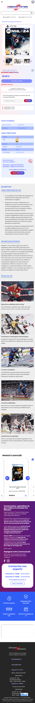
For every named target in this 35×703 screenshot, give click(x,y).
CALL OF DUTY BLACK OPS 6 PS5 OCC (17, 487)
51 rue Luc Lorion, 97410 (18, 686)
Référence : (5, 128)
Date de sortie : (6, 125)
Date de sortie (6, 70)
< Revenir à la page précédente (11, 22)
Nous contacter (18, 173)
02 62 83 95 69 (28, 17)
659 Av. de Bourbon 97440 (18, 673)
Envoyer (28, 100)
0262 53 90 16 (18, 675)
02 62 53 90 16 (13, 17)
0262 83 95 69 (18, 689)
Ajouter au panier (16, 81)
